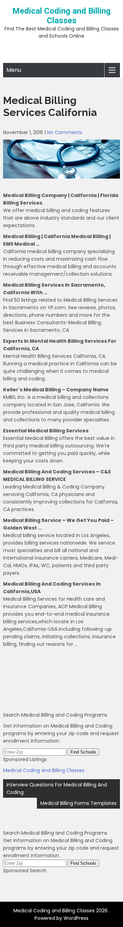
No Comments (64, 132)
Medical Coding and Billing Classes (61, 15)
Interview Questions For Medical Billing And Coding (56, 788)
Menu (13, 70)
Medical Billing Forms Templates (78, 803)
